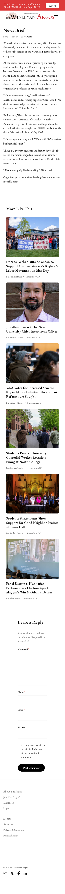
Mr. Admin (28, 37)
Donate (7, 818)
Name (21, 691)
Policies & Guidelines (14, 830)
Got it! (52, 6)
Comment (23, 648)
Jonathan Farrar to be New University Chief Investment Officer (32, 329)
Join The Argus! (11, 797)
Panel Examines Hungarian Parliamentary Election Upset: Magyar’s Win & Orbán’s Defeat (29, 587)
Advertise (8, 824)
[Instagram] (5, 873)
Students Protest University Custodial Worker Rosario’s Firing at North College (26, 457)
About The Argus (12, 791)
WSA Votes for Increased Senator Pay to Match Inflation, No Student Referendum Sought (31, 392)
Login (6, 808)
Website (21, 727)
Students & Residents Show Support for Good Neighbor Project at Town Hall (32, 522)
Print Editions (10, 835)
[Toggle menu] (54, 15)
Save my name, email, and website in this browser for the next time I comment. (33, 751)
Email (21, 709)
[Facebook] (19, 873)
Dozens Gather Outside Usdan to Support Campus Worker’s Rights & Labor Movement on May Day (32, 266)
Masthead (8, 803)
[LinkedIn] (25, 873)
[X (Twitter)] (12, 873)
